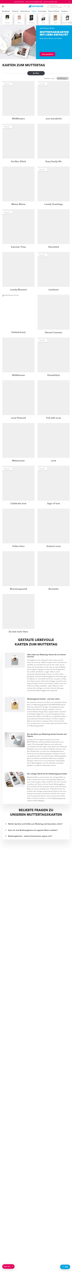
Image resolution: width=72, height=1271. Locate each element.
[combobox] (62, 78)
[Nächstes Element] (69, 11)
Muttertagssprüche (59, 798)
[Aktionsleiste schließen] (69, 2)
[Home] (36, 6)
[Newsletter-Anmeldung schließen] (12, 1266)
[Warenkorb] (69, 6)
